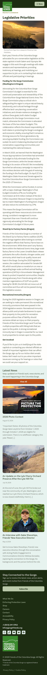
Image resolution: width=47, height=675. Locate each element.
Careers (6, 609)
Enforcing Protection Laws (14, 602)
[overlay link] (23, 413)
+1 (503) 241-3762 (10, 625)
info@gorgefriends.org (12, 628)
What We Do (8, 599)
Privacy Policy (9, 619)
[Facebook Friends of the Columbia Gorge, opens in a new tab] (23, 632)
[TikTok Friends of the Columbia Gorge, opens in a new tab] (9, 632)
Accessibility (8, 616)
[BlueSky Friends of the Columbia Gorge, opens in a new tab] (19, 632)
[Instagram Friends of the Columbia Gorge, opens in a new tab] (4, 632)
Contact (6, 612)
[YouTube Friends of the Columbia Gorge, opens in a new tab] (14, 632)
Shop (5, 605)
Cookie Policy (21, 670)
